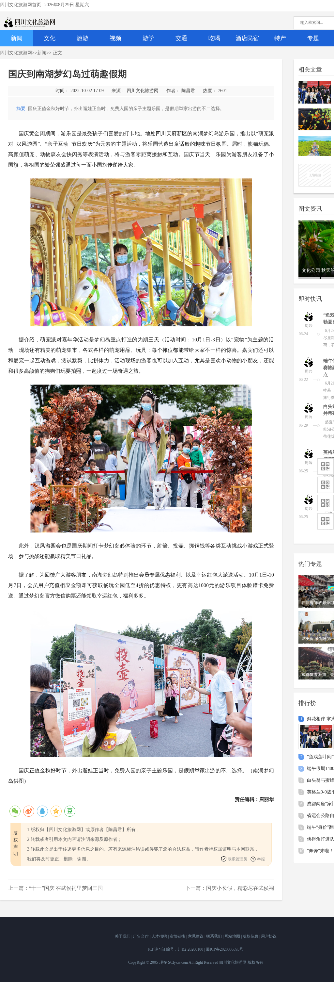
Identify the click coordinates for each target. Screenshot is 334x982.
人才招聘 (159, 936)
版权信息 (251, 936)
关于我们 (123, 936)
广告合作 (141, 936)
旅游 (82, 38)
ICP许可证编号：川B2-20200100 (175, 949)
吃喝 (214, 38)
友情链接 (178, 936)
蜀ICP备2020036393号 (224, 949)
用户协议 (269, 936)
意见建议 (196, 936)
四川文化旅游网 (16, 52)
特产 (280, 38)
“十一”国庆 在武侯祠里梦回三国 (66, 888)
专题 (313, 38)
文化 (49, 38)
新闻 (17, 38)
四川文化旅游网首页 (20, 4)
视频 (115, 38)
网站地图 (232, 936)
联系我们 (214, 936)
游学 (148, 38)
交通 (181, 38)
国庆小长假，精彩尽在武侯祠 (240, 888)
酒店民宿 (247, 38)
